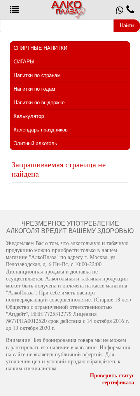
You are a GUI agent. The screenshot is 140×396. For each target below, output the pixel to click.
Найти (127, 25)
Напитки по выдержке (39, 102)
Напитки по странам (37, 75)
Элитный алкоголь (35, 143)
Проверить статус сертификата (112, 378)
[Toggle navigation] (14, 10)
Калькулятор (29, 116)
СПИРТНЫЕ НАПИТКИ (40, 48)
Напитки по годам (34, 89)
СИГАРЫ (24, 62)
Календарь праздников (41, 130)
